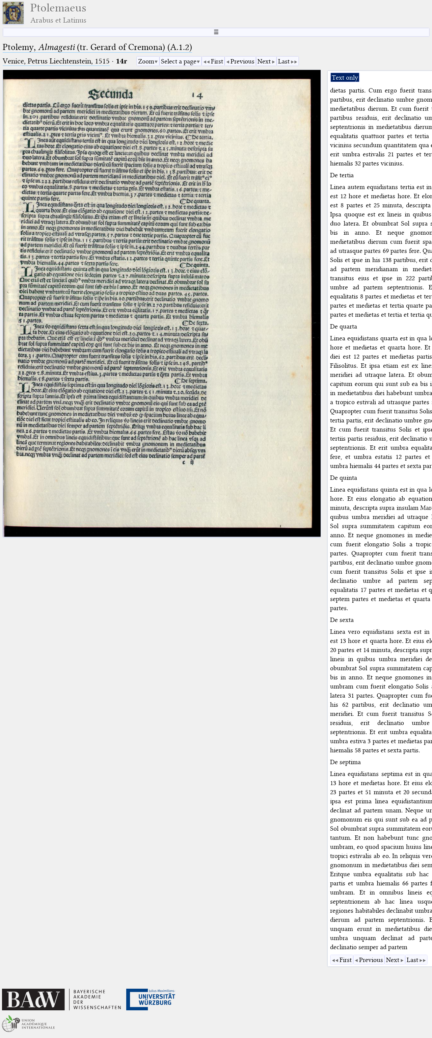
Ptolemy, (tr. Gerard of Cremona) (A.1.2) (97, 47)
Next (264, 61)
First (217, 61)
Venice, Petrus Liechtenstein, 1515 (56, 61)
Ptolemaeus (58, 13)
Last (284, 61)
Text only (345, 77)
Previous (242, 61)
